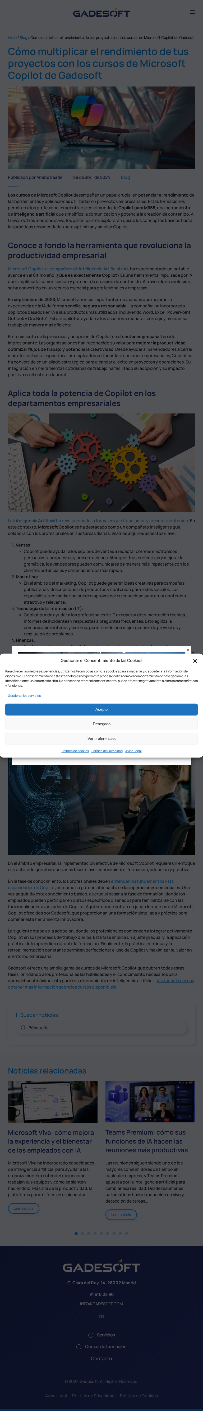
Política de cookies (75, 750)
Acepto (101, 709)
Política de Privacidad (107, 750)
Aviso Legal (133, 750)
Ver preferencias (101, 738)
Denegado (101, 724)
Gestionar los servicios (24, 695)
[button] (195, 660)
